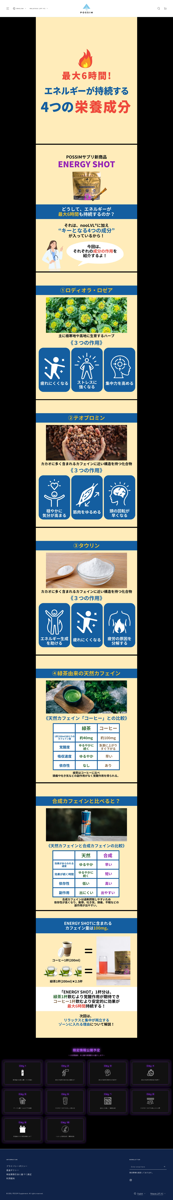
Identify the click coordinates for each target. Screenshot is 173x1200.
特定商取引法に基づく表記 (19, 1174)
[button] (158, 8)
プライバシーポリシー (16, 1166)
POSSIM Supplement (20, 1193)
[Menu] (7, 8)
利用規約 (10, 1178)
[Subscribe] (165, 1166)
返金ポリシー (12, 1170)
